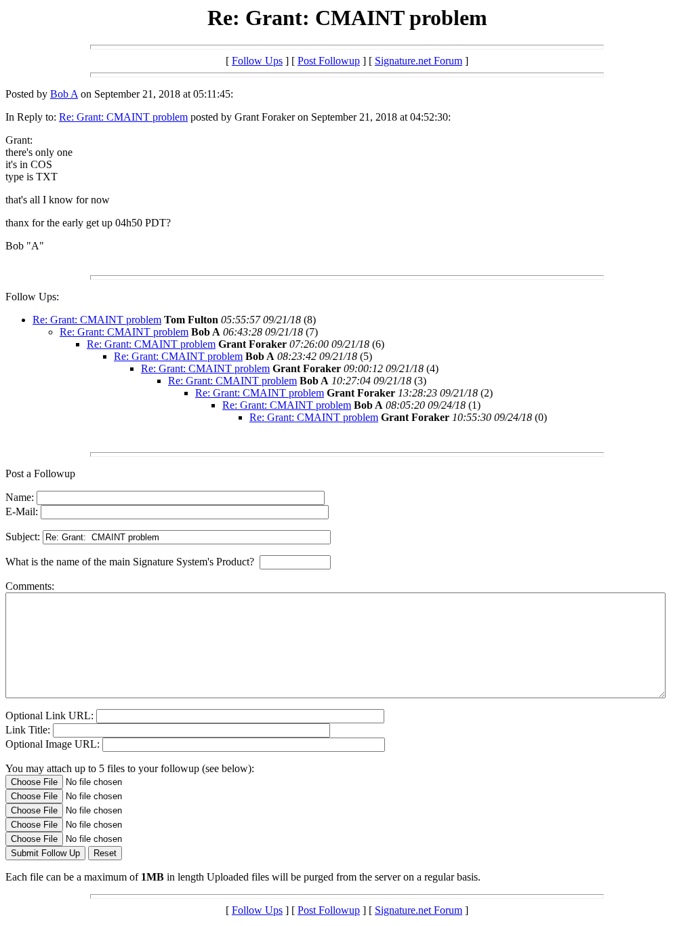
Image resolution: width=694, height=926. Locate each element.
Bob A (64, 94)
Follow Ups (257, 60)
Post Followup (329, 60)
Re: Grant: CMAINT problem (123, 117)
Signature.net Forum (418, 60)
